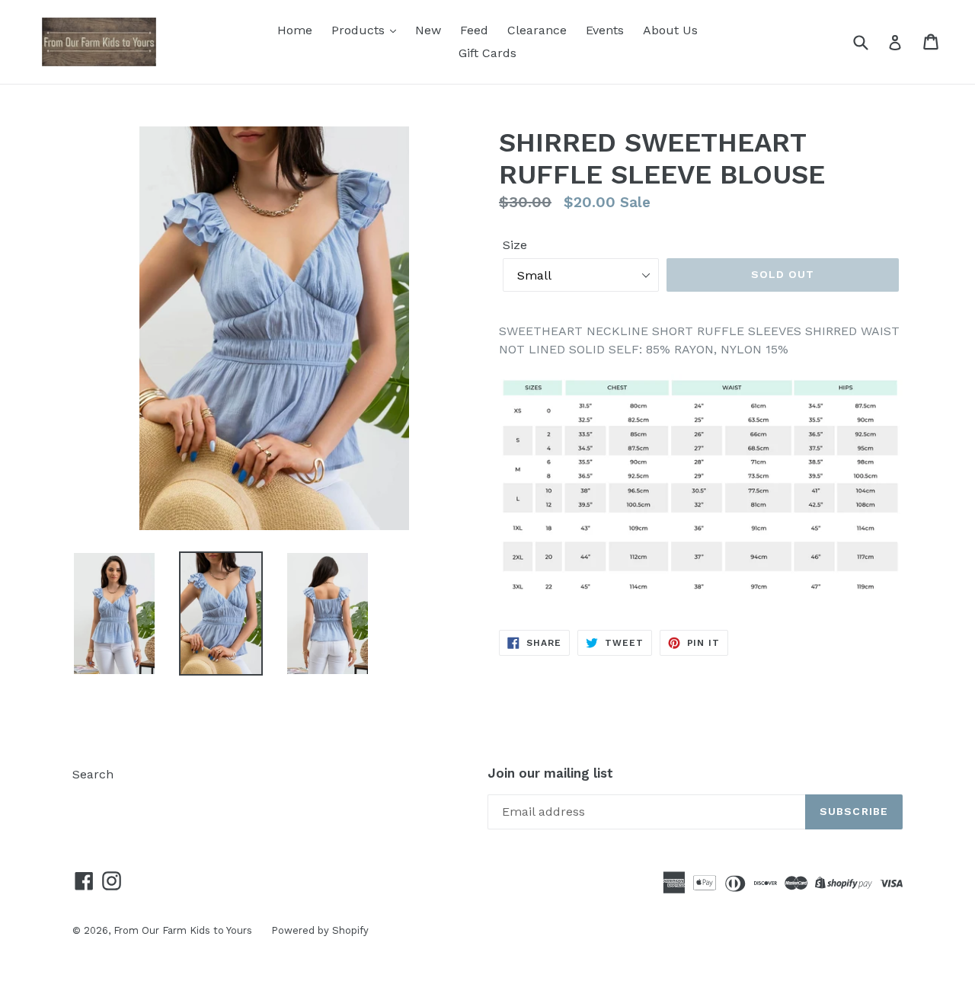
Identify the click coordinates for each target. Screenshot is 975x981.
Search (92, 774)
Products (359, 30)
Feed (474, 30)
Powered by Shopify (320, 930)
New (428, 30)
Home (294, 30)
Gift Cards (487, 53)
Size (515, 245)
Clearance (537, 30)
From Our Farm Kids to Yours (182, 930)
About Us (670, 30)
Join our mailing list (550, 773)
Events (605, 30)
